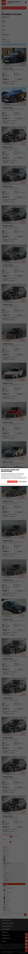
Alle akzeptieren (12, 481)
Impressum (13, 484)
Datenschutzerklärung (5, 484)
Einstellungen (22, 481)
